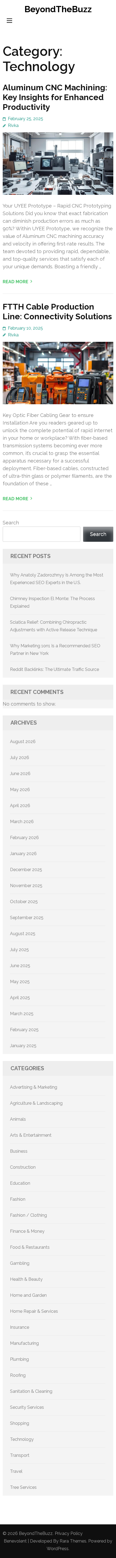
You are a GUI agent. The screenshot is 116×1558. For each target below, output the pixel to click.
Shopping (19, 1423)
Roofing (18, 1375)
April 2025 (20, 997)
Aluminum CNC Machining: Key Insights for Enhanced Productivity (55, 97)
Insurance (19, 1327)
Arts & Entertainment (31, 1135)
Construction (23, 1167)
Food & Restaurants (30, 1247)
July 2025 (19, 949)
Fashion (17, 1199)
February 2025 (24, 1029)
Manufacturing (24, 1343)
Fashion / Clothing (28, 1215)
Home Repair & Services (34, 1311)
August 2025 (22, 933)
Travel (16, 1471)
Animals (18, 1119)
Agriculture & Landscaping (36, 1103)
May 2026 (20, 789)
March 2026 (22, 821)
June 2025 (20, 965)
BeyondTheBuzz (58, 9)
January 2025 (23, 1045)
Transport (19, 1455)
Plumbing (19, 1359)
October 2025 (24, 901)
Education (20, 1183)
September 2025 (26, 917)
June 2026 (20, 773)
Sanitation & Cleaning (31, 1391)
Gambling (19, 1263)
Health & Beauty (26, 1279)
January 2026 (23, 853)
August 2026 (23, 741)
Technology (22, 1439)
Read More (15, 281)
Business (19, 1151)
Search (11, 522)
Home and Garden (28, 1295)
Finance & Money (27, 1231)
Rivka (13, 125)
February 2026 (24, 837)
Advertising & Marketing (33, 1087)
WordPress (58, 1548)
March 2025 (21, 1013)
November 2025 (26, 885)
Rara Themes (73, 1541)
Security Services (27, 1407)
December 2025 (26, 869)
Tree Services (23, 1487)
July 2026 (19, 757)
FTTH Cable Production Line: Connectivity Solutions (57, 311)
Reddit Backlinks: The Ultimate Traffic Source (54, 669)
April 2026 (20, 805)
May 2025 (20, 981)
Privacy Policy (69, 1533)
